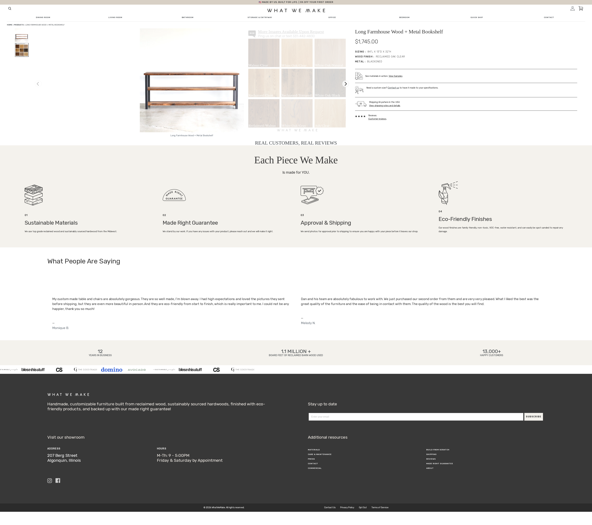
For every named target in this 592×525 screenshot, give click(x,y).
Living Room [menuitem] (115, 17)
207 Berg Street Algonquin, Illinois (64, 458)
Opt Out (363, 508)
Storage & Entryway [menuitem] (260, 17)
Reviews (431, 459)
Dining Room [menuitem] (43, 17)
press (311, 459)
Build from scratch (437, 450)
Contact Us (330, 508)
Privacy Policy (347, 508)
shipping (431, 454)
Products (19, 25)
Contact (313, 463)
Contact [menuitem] (549, 17)
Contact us (393, 87)
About (430, 468)
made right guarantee (439, 463)
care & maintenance (320, 454)
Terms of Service (379, 508)
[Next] (345, 83)
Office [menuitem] (332, 17)
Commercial (315, 468)
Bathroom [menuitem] (188, 17)
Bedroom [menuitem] (404, 17)
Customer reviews (377, 118)
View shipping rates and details (384, 105)
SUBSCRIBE (533, 416)
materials (314, 450)
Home (9, 25)
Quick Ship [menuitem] (477, 17)
